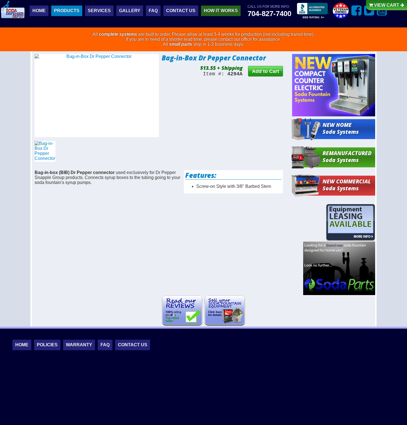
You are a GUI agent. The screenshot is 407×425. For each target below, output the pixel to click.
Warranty (79, 344)
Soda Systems (341, 128)
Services (99, 10)
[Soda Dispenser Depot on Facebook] (356, 10)
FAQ (153, 10)
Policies (47, 344)
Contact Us (180, 10)
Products (66, 10)
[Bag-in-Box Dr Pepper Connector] (97, 95)
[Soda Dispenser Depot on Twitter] (369, 10)
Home (39, 10)
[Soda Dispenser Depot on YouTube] (382, 10)
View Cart (386, 5)
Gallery (129, 10)
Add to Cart (265, 71)
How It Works (221, 10)
